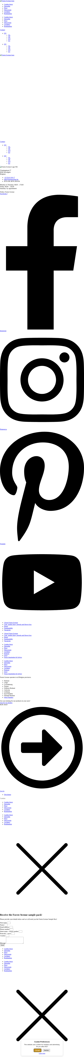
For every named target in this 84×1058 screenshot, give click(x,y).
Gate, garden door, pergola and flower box (18, 624)
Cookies (2, 798)
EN (5, 33)
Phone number (5, 929)
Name (2, 925)
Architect (7, 12)
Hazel (6, 626)
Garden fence (8, 4)
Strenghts (7, 6)
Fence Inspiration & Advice (13, 657)
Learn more (42, 1053)
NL (9, 35)
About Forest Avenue (11, 623)
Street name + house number (9, 931)
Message (3, 943)
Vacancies (7, 630)
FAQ (5, 655)
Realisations (8, 13)
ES (9, 41)
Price (5, 8)
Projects (6, 654)
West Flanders (8, 697)
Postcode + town (5, 933)
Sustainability (8, 628)
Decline (46, 1050)
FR (9, 37)
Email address (4, 927)
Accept (37, 1050)
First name (3, 923)
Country (3, 936)
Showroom (7, 10)
